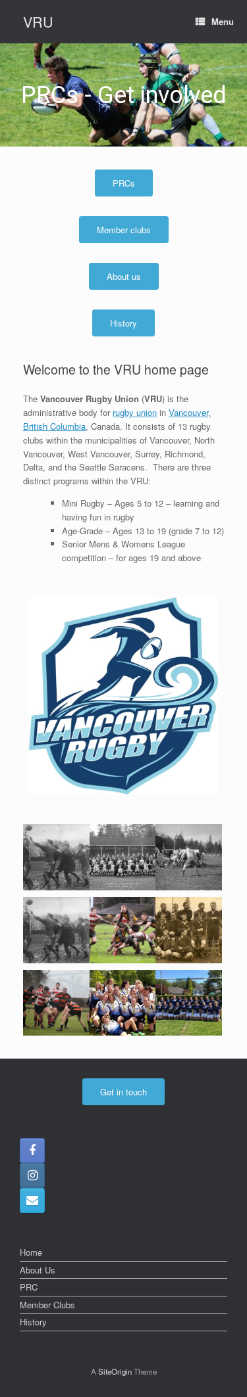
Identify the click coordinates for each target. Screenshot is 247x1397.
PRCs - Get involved (124, 95)
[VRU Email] (32, 1200)
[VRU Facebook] (32, 1150)
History (33, 1322)
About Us (37, 1270)
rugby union (135, 412)
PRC (29, 1287)
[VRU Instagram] (32, 1175)
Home (31, 1252)
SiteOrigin (115, 1371)
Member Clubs (47, 1304)
